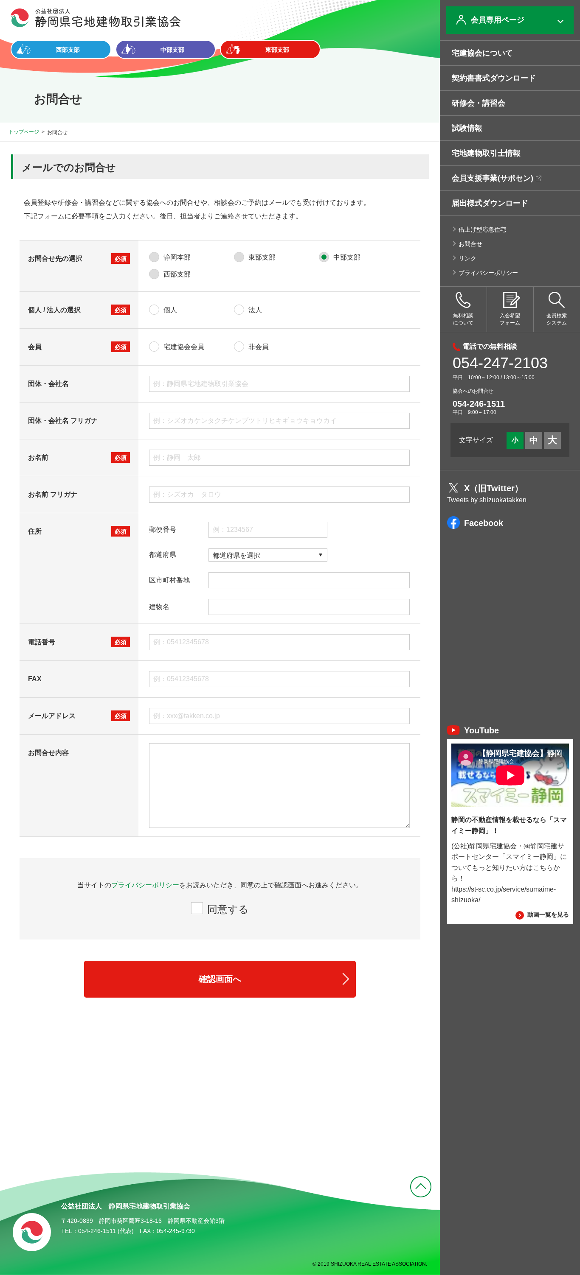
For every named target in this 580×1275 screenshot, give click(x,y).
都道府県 (162, 554)
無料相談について (463, 319)
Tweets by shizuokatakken (487, 499)
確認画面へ (220, 979)
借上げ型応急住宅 (482, 229)
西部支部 (177, 274)
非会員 (258, 346)
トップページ (23, 132)
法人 (255, 309)
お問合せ (470, 243)
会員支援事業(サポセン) (492, 178)
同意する (228, 909)
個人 (170, 309)
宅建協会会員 (183, 346)
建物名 (159, 607)
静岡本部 (177, 257)
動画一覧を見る (548, 914)
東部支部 (262, 257)
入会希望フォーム (510, 319)
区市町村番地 (169, 580)
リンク (467, 258)
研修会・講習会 (478, 103)
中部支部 (346, 257)
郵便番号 (162, 529)
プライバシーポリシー (488, 272)
